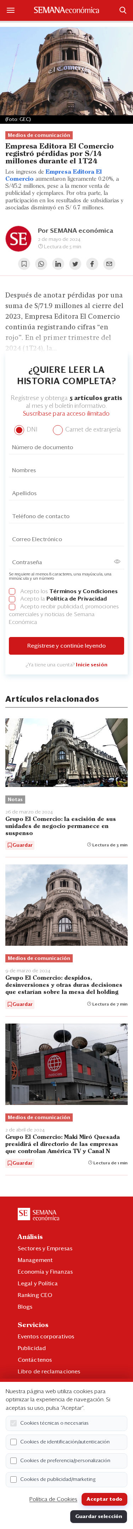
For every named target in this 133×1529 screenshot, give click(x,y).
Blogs (25, 1307)
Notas (15, 799)
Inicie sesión (91, 664)
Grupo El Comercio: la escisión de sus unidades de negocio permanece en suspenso (60, 826)
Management (35, 1260)
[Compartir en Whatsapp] (41, 264)
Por (75, 231)
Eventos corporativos (46, 1336)
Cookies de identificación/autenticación (65, 1442)
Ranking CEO (35, 1295)
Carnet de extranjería (92, 430)
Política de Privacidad (76, 599)
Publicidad (32, 1348)
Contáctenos (35, 1360)
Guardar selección (98, 1516)
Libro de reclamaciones (49, 1371)
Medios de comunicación (39, 135)
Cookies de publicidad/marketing (58, 1479)
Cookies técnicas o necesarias (54, 1423)
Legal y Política (38, 1283)
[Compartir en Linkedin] (58, 264)
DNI (31, 430)
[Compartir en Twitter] (75, 264)
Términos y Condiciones (83, 591)
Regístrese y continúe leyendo (66, 646)
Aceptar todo (104, 1499)
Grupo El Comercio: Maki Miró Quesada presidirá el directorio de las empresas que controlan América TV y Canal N (62, 1144)
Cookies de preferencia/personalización (65, 1460)
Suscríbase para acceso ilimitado (66, 414)
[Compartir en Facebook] (92, 264)
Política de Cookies (53, 1499)
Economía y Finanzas (45, 1272)
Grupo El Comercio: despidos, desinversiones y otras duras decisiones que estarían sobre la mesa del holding (63, 985)
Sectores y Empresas (45, 1248)
